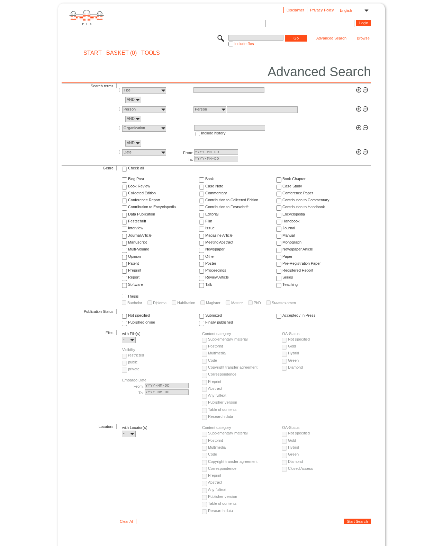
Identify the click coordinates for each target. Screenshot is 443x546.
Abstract (215, 388)
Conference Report (144, 200)
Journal (288, 228)
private (133, 369)
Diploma (159, 303)
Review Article (217, 277)
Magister (213, 303)
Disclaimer (295, 10)
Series (287, 277)
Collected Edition (142, 193)
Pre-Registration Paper (301, 263)
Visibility (128, 349)
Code (212, 360)
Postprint (215, 346)
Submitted (213, 315)
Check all (136, 168)
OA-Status (291, 334)
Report (133, 277)
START (92, 53)
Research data (220, 416)
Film (208, 221)
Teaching (290, 284)
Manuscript (137, 242)
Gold (292, 346)
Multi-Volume (138, 249)
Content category (216, 334)
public (133, 362)
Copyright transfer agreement (232, 367)
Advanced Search (331, 38)
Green (293, 360)
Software (135, 284)
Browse (363, 38)
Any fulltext (217, 395)
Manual (288, 235)
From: (188, 153)
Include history (213, 133)
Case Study (292, 186)
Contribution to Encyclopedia (152, 207)
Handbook (291, 221)
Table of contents (222, 409)
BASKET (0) (121, 53)
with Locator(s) (134, 427)
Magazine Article (219, 235)
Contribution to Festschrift (226, 207)
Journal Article (140, 235)
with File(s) (131, 334)
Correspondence (222, 374)
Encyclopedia (293, 214)
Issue (210, 228)
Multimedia (217, 353)
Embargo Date (134, 380)
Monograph (291, 242)
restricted (136, 355)
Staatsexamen (284, 303)
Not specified (139, 315)
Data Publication (141, 214)
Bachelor (134, 303)
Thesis (133, 296)
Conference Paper (297, 193)
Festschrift (137, 221)
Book (209, 179)
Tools (150, 53)
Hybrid (293, 353)
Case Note (214, 186)
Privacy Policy (322, 10)
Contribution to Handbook (303, 207)
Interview (135, 228)
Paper (287, 256)
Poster (210, 263)
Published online (141, 322)
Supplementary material (227, 339)
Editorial (211, 214)
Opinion (134, 256)
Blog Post (136, 179)
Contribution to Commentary (305, 200)
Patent (133, 263)
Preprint (134, 270)
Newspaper (215, 249)
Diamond (295, 367)
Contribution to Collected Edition (231, 200)
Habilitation (186, 303)
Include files (244, 44)
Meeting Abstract (219, 242)
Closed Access (300, 468)
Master (237, 303)
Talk (208, 284)
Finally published (219, 322)
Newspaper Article (297, 249)
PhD (257, 303)
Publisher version (222, 402)
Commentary (216, 193)
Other (210, 256)
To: (190, 159)
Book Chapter (294, 179)
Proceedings (215, 270)
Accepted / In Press (299, 315)
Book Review (139, 186)
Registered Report (297, 270)
